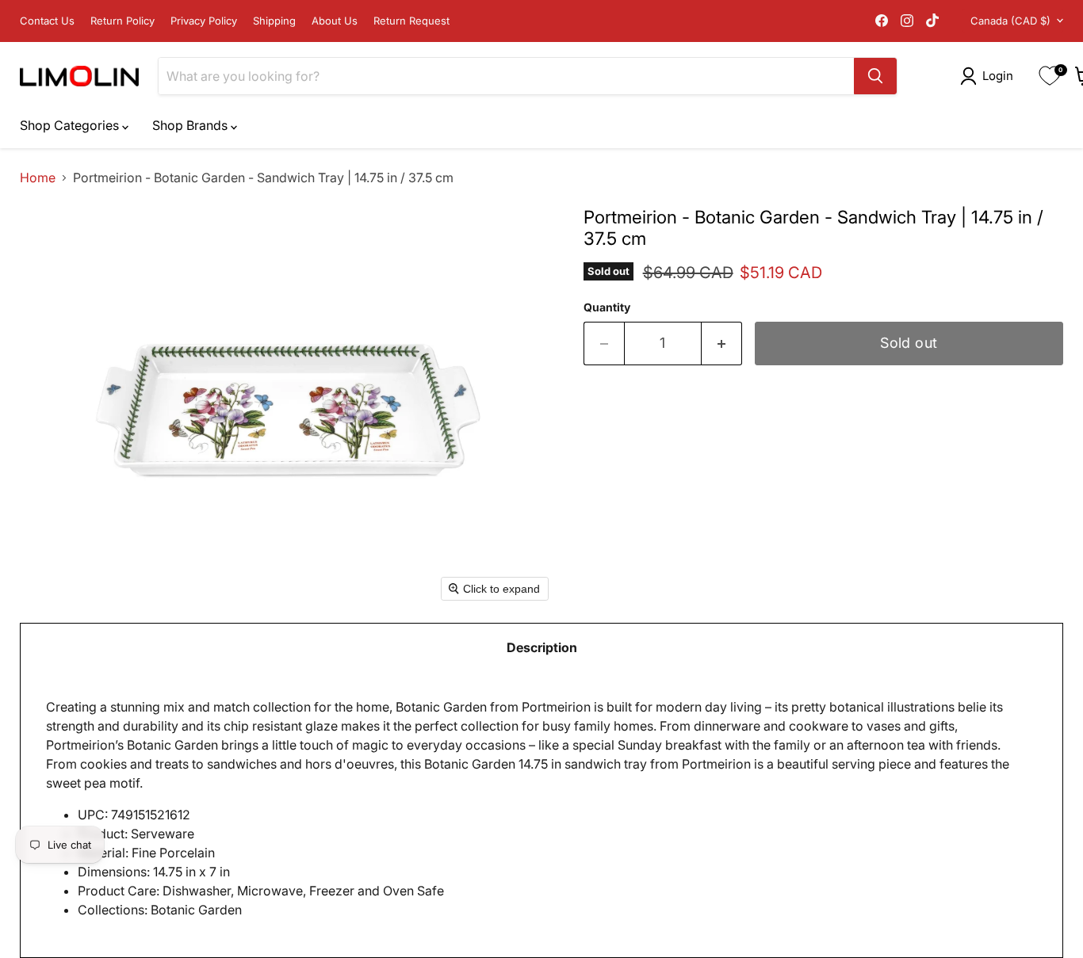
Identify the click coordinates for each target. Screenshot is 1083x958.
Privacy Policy (203, 21)
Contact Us (47, 21)
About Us (335, 21)
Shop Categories (71, 125)
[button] (990, 76)
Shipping (274, 21)
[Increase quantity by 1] (722, 343)
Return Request (411, 21)
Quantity (607, 307)
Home (37, 177)
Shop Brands (191, 125)
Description (542, 647)
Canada (1010, 20)
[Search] (875, 76)
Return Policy (122, 21)
